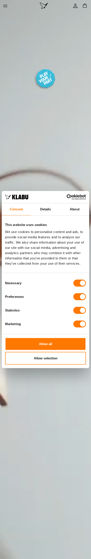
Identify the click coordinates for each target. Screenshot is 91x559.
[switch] (79, 296)
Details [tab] (45, 209)
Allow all (45, 344)
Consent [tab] (16, 209)
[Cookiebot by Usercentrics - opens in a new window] (66, 197)
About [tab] (75, 209)
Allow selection (45, 358)
